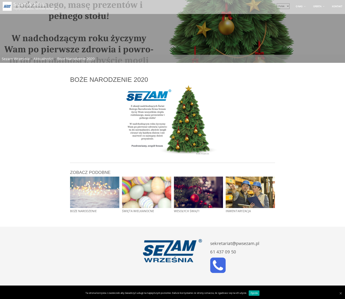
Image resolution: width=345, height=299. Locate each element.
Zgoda (254, 292)
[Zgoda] (340, 293)
